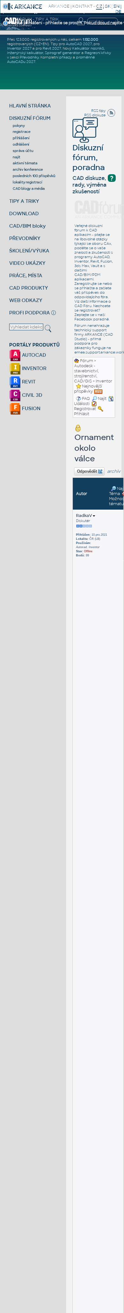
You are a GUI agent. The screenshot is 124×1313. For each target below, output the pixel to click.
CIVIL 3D (31, 395)
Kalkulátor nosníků (88, 48)
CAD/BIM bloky (27, 226)
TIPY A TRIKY (24, 201)
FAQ (86, 398)
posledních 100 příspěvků (34, 176)
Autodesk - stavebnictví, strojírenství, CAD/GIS (86, 373)
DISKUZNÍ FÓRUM (30, 118)
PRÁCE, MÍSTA (25, 275)
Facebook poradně (91, 319)
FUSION (30, 408)
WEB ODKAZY (25, 300)
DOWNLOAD (24, 213)
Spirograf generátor (62, 53)
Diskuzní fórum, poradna (88, 157)
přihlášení (21, 138)
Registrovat (85, 408)
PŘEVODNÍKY (24, 238)
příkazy (65, 57)
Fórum (86, 360)
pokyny (19, 125)
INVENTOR (33, 368)
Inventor (104, 381)
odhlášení (21, 144)
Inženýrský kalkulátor (25, 53)
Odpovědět (87, 471)
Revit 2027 (52, 48)
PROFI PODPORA (29, 313)
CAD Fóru (83, 306)
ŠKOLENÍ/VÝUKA (29, 251)
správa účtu (23, 150)
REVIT (28, 382)
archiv (114, 471)
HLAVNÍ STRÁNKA (30, 106)
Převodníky (29, 57)
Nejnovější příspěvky (88, 389)
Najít (102, 398)
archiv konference (28, 169)
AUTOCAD (33, 355)
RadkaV (84, 515)
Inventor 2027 (19, 48)
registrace (22, 131)
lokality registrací (27, 182)
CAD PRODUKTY (28, 288)
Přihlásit (81, 413)
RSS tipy (98, 110)
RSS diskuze (95, 115)
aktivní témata (25, 163)
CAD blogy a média (29, 188)
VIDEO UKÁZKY (27, 263)
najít (16, 157)
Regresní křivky (98, 53)
